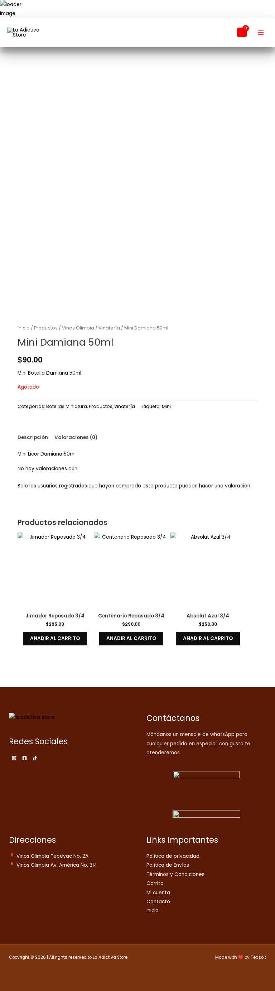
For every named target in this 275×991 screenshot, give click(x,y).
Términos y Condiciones (175, 874)
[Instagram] (14, 758)
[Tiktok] (35, 758)
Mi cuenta (158, 892)
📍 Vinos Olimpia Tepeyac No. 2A (48, 856)
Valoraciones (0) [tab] (75, 437)
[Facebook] (24, 758)
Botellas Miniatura (66, 406)
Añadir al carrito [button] (55, 638)
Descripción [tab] (33, 437)
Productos (46, 328)
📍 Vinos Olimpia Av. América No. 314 (53, 865)
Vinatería (109, 328)
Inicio (24, 328)
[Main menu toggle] (261, 32)
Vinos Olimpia (78, 328)
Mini (166, 406)
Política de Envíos (167, 865)
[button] (227, 32)
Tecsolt (258, 957)
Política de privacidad (172, 856)
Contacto (158, 901)
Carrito (155, 883)
